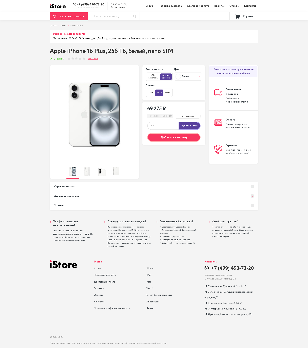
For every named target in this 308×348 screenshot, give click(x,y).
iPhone (150, 268)
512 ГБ (168, 92)
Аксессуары (153, 302)
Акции (150, 6)
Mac (148, 282)
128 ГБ (150, 92)
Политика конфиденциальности (112, 308)
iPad (148, 275)
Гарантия (219, 6)
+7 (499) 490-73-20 (90, 4)
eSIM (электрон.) (153, 76)
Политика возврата (170, 6)
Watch (149, 288)
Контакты (250, 6)
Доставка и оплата (198, 6)
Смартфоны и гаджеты (159, 295)
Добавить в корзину (174, 137)
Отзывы (234, 6)
